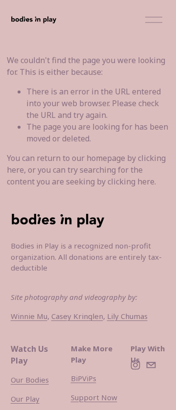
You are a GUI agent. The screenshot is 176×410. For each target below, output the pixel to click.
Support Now (94, 397)
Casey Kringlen (77, 316)
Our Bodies (30, 380)
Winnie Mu (29, 316)
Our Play (25, 399)
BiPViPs (83, 378)
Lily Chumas (127, 316)
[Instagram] (135, 365)
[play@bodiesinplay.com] (151, 365)
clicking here (131, 181)
